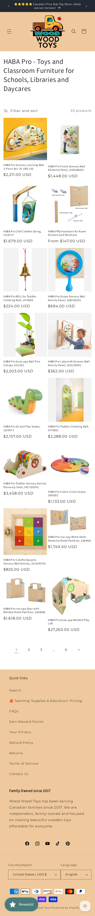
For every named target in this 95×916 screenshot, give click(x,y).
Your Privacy (20, 732)
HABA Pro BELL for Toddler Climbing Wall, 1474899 (19, 298)
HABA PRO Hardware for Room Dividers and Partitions (67, 233)
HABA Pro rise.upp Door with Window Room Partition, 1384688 (24, 610)
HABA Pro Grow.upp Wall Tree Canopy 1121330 (21, 363)
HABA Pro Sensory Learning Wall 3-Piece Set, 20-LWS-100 (23, 166)
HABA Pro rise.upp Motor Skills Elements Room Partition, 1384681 (69, 538)
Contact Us (19, 774)
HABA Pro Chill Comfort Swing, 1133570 (22, 233)
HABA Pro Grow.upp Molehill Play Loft (69, 621)
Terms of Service (23, 763)
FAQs (13, 711)
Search (15, 690)
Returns (16, 753)
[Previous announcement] (8, 6)
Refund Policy (21, 743)
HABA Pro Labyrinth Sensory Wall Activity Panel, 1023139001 (69, 363)
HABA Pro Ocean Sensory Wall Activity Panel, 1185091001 (66, 298)
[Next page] (79, 650)
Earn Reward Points (26, 722)
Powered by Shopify (65, 907)
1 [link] (16, 650)
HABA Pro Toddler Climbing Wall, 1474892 (68, 428)
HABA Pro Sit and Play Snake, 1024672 (21, 428)
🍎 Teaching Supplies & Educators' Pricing (45, 701)
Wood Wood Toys (38, 907)
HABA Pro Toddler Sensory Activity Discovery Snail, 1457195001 (25, 485)
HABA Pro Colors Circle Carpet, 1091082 (67, 493)
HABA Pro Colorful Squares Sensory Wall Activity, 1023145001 (24, 561)
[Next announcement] (86, 6)
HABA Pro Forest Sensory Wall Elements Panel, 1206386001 (66, 168)
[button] (9, 31)
